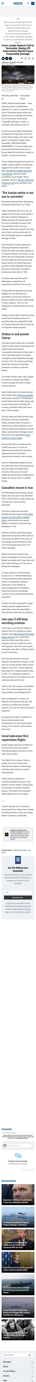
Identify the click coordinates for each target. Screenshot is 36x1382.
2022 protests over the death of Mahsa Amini (17, 517)
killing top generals (25, 395)
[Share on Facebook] (22, 58)
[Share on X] (25, 58)
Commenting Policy (22, 1138)
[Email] (29, 58)
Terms (21, 1170)
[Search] (27, 3)
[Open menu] (3, 3)
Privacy (26, 1170)
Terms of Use (17, 909)
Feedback (31, 1170)
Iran (18, 19)
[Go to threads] (3, 58)
